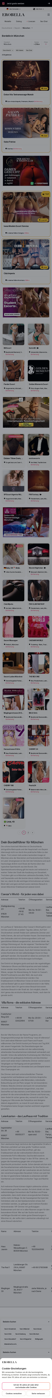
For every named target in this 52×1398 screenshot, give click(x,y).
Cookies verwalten (14, 1393)
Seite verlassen (38, 1393)
